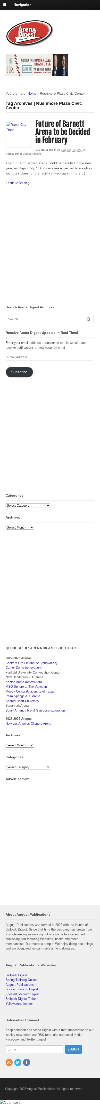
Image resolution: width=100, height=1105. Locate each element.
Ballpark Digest (16, 975)
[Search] (89, 319)
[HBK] (37, 74)
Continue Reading (17, 183)
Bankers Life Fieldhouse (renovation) (31, 663)
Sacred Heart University (22, 701)
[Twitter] (18, 1063)
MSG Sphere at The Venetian (26, 686)
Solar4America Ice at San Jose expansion (35, 710)
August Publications (20, 984)
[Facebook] (27, 1063)
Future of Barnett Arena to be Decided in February (62, 132)
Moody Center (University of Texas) (30, 691)
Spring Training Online (21, 980)
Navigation (23, 5)
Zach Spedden (47, 149)
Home (32, 93)
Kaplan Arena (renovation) (24, 682)
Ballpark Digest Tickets (22, 999)
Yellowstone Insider (19, 1003)
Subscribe (19, 372)
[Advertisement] (50, 246)
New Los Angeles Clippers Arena (28, 723)
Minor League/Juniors (28, 153)
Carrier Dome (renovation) (24, 667)
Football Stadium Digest (22, 994)
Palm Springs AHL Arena (23, 696)
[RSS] (9, 1063)
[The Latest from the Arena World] (30, 45)
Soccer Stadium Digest (22, 989)
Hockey (10, 153)
